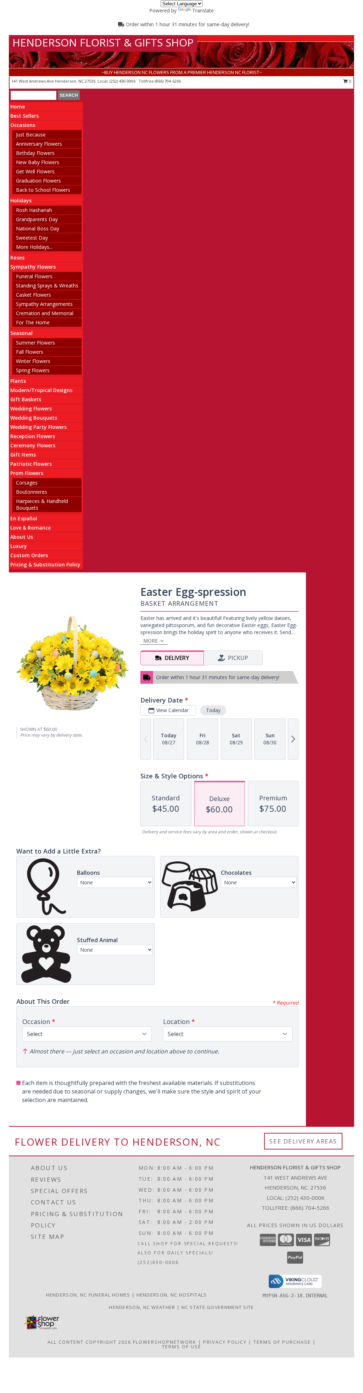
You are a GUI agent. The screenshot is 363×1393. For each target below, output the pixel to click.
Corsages (27, 482)
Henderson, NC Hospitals (171, 1295)
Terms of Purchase (282, 1342)
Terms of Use (181, 1346)
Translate (203, 10)
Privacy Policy (225, 1342)
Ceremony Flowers (32, 445)
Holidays (21, 200)
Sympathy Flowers (33, 266)
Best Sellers (24, 115)
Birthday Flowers (35, 153)
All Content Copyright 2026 (89, 1342)
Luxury (18, 546)
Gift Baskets (25, 399)
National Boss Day (37, 228)
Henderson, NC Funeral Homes (88, 1295)
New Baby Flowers (37, 162)
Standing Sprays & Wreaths (47, 285)
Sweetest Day (32, 237)
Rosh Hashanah (34, 210)
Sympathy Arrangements (44, 304)
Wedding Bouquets (33, 417)
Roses (17, 257)
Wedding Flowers (31, 408)
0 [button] (350, 81)
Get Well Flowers (35, 171)
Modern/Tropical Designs (41, 390)
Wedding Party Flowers (38, 427)
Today (213, 710)
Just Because (31, 134)
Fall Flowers (29, 351)
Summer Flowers (35, 342)
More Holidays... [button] (34, 247)
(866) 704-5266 (168, 81)
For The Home (33, 322)
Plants (18, 380)
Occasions (22, 125)
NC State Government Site (218, 1307)
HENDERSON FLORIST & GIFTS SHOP (103, 42)
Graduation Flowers (38, 180)
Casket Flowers (33, 294)
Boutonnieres (31, 491)
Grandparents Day (37, 219)
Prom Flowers (26, 473)
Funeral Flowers (34, 276)
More (150, 640)
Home (17, 106)
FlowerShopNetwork (164, 1342)
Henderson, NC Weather (142, 1307)
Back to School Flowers (43, 189)
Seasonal (21, 333)
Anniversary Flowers (39, 143)
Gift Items (23, 454)
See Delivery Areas (303, 1141)
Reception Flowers (32, 436)
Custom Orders (29, 555)
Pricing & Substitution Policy (45, 564)
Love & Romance (30, 527)
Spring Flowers (33, 370)
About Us (21, 536)
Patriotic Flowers (31, 463)
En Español (23, 518)
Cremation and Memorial (44, 313)
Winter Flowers (33, 361)
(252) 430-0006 (123, 81)
